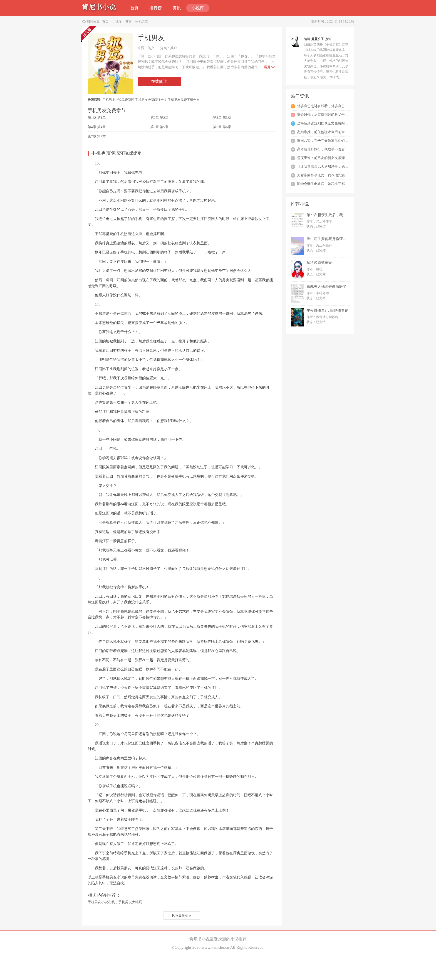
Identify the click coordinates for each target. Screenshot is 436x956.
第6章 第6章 (222, 127)
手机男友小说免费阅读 (118, 99)
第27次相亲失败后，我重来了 (330, 215)
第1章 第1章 (97, 117)
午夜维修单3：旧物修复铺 (327, 310)
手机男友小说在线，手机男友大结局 (115, 902)
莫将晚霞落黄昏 (319, 263)
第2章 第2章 (159, 117)
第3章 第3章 (222, 117)
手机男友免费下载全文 (184, 99)
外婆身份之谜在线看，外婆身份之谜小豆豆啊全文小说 (338, 106)
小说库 (198, 8)
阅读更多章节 (181, 915)
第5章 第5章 (159, 127)
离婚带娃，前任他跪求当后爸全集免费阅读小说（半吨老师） (343, 132)
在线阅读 (159, 81)
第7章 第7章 (97, 136)
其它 (128, 21)
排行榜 (155, 8)
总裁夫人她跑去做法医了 (327, 286)
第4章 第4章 (97, 127)
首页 (134, 8)
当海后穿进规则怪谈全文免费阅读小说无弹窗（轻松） (338, 123)
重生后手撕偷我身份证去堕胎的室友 (336, 239)
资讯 (177, 8)
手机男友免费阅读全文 (151, 99)
